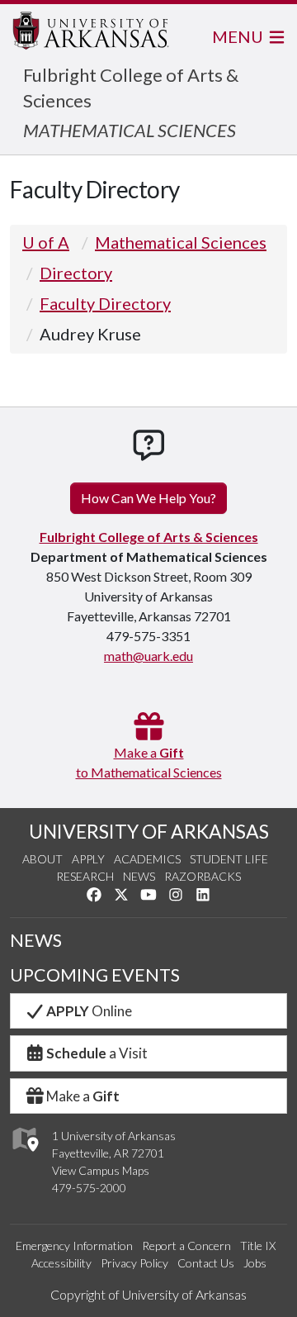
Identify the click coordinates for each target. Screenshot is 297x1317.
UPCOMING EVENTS (95, 975)
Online (89, 1011)
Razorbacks (202, 876)
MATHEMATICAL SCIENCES (129, 130)
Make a (83, 1096)
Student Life (229, 859)
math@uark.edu (148, 655)
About (42, 859)
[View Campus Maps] (24, 1156)
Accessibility (61, 1263)
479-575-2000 (89, 1188)
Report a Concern (186, 1246)
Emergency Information (74, 1246)
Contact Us (205, 1263)
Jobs (254, 1263)
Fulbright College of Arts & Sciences (149, 536)
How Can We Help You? (148, 498)
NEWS (36, 940)
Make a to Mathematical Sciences (149, 762)
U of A (45, 242)
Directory (76, 273)
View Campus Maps (100, 1170)
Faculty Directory (105, 303)
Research (85, 876)
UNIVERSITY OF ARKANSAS (149, 831)
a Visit (97, 1053)
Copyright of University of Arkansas (148, 1294)
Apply (88, 859)
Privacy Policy (134, 1263)
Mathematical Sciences (180, 242)
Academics (147, 859)
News (139, 876)
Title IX (258, 1246)
